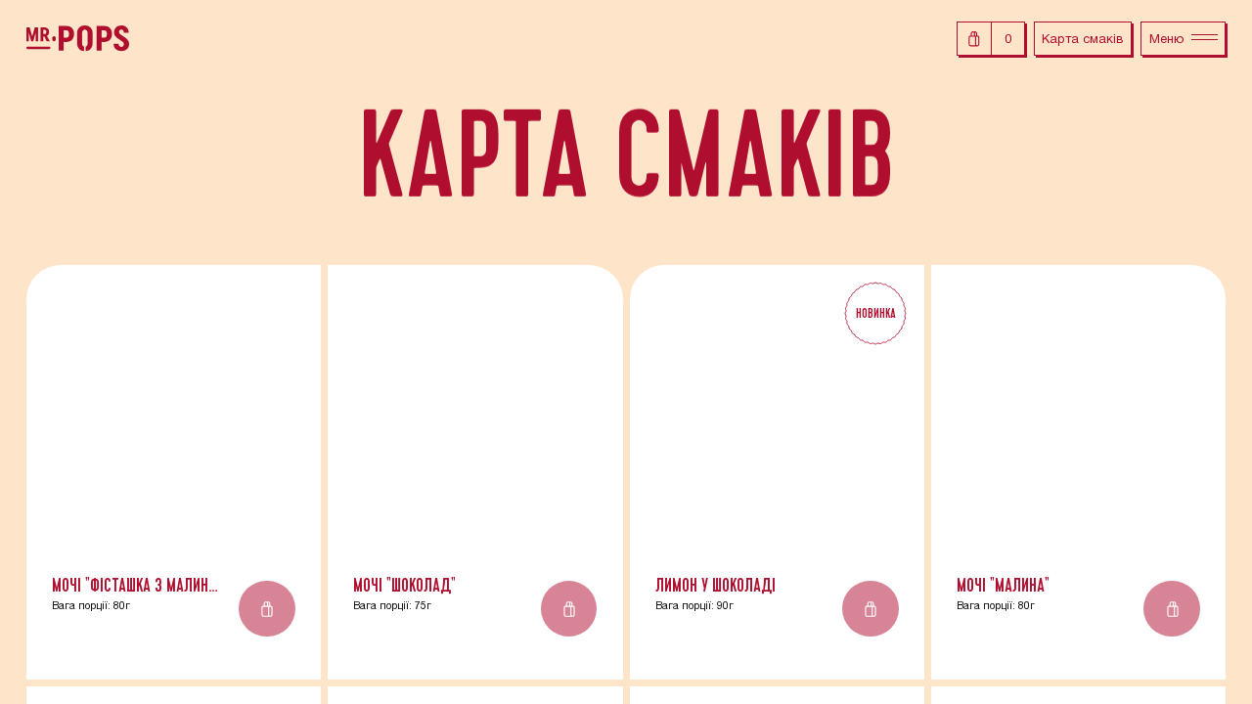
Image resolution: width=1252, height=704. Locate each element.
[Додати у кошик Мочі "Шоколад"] (569, 609)
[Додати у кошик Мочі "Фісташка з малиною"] (267, 609)
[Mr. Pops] (77, 39)
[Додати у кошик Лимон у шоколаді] (870, 609)
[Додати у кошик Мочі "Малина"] (1171, 609)
